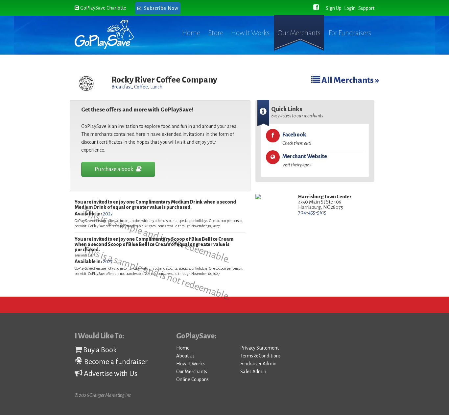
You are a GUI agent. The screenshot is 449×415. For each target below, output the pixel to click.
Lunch (156, 86)
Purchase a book (114, 169)
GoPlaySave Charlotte (102, 8)
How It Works (250, 33)
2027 (108, 213)
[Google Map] (272, 197)
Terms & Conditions (260, 355)
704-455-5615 (312, 212)
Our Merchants (298, 33)
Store (215, 33)
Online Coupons (192, 379)
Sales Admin (253, 371)
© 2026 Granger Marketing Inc (102, 395)
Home (191, 33)
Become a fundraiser (115, 362)
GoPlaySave (110, 34)
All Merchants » (349, 80)
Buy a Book (99, 350)
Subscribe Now (161, 8)
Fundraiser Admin (258, 363)
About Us (185, 355)
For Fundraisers (350, 33)
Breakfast (121, 86)
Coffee (141, 86)
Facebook (296, 139)
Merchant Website (304, 160)
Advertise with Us (110, 374)
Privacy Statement (259, 348)
